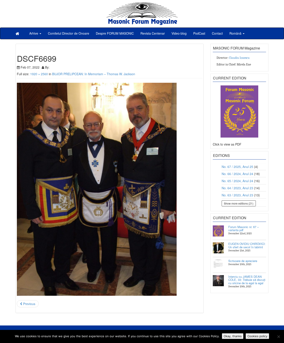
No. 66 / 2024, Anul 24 (237, 174)
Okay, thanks (233, 336)
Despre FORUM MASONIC (115, 33)
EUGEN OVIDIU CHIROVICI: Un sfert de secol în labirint (247, 245)
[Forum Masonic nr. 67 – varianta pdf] (218, 231)
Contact (217, 33)
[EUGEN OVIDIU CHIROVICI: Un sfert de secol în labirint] (218, 247)
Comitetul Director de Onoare (68, 33)
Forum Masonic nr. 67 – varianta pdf (243, 228)
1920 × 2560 (39, 74)
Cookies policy (257, 336)
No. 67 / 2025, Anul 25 (237, 166)
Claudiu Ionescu (239, 58)
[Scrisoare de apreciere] (218, 264)
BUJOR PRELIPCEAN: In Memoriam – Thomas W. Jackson (93, 74)
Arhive (34, 33)
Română (235, 33)
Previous (28, 304)
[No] (278, 336)
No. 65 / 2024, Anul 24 (237, 181)
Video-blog (179, 33)
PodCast (199, 33)
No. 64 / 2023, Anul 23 (237, 188)
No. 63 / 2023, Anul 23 (237, 195)
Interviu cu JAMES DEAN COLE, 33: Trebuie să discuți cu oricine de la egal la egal (246, 279)
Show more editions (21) (238, 203)
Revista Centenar (152, 33)
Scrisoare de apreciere (242, 261)
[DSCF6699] (109, 189)
